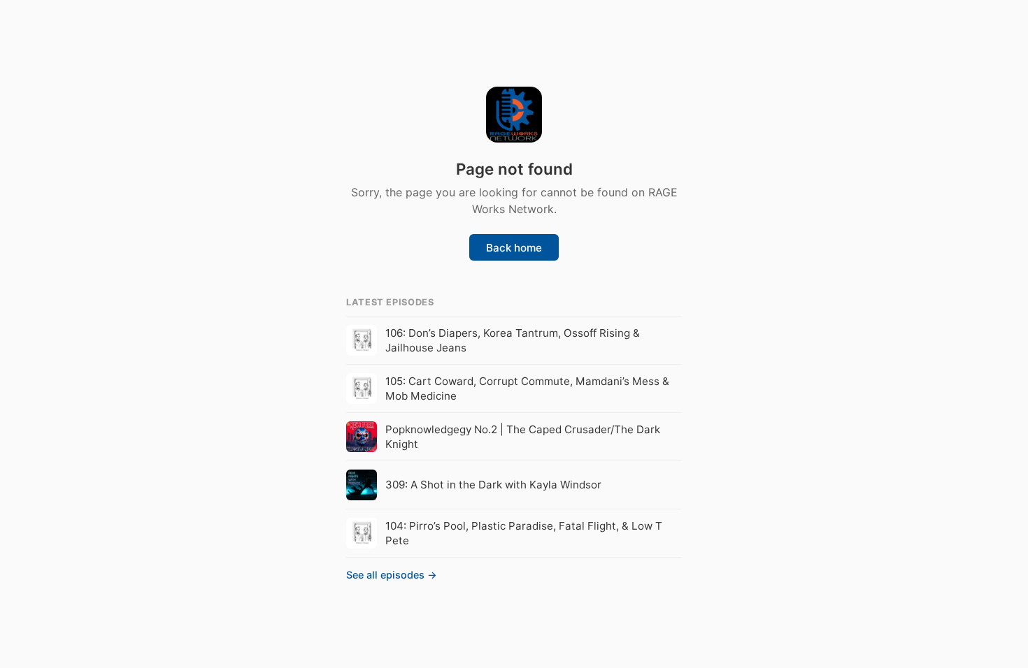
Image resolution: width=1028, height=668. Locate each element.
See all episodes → (391, 575)
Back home (514, 247)
